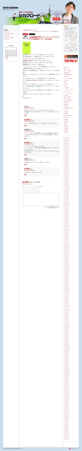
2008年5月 (66, 381)
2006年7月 (66, 422)
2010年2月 (66, 342)
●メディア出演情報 (68, 78)
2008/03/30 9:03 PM (29, 131)
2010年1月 (66, 344)
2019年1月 (66, 167)
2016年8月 (66, 210)
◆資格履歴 (66, 72)
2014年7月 (66, 255)
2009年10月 (67, 349)
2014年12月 (67, 245)
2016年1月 (66, 221)
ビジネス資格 (67, 91)
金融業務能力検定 (27, 60)
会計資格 (66, 95)
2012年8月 (66, 294)
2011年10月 (67, 310)
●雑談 (65, 85)
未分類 (65, 110)
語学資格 (66, 117)
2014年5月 (66, 256)
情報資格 (66, 102)
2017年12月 (67, 188)
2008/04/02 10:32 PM (29, 160)
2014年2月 (66, 262)
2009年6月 (66, 357)
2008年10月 (67, 372)
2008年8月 (66, 375)
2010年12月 (67, 323)
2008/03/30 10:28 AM (29, 121)
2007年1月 (66, 411)
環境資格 (66, 113)
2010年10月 (67, 327)
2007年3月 (66, 407)
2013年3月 (66, 283)
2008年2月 (66, 387)
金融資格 (66, 130)
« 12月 (7, 59)
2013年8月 (66, 273)
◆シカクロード (67, 69)
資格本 (65, 123)
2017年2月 (66, 199)
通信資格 (66, 126)
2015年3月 (66, 240)
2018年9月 (66, 173)
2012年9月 (66, 292)
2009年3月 (66, 362)
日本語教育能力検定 (68, 108)
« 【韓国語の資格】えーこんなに (30, 30)
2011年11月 (67, 309)
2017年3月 (66, 197)
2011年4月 (66, 322)
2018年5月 (66, 178)
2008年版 (34, 80)
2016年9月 (66, 208)
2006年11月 (67, 414)
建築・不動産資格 (68, 100)
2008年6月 (66, 379)
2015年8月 (66, 230)
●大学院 (66, 80)
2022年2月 (66, 145)
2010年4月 (66, 338)
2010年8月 (66, 331)
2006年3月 (66, 429)
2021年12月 (67, 147)
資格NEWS (66, 121)
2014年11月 (67, 247)
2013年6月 (66, 277)
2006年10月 (67, 416)
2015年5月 (66, 236)
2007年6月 (66, 401)
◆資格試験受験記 (68, 74)
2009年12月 (67, 346)
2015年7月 (66, 232)
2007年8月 (66, 398)
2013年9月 (66, 271)
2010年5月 (66, 336)
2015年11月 (67, 225)
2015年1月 (66, 243)
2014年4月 (66, 258)
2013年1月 (66, 286)
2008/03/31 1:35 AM (29, 144)
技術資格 (66, 104)
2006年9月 (66, 418)
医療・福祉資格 (67, 97)
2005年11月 (67, 437)
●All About (66, 76)
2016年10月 (67, 206)
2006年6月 (66, 424)
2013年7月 (66, 275)
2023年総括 (6, 31)
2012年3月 (66, 301)
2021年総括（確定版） (9, 37)
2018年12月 (67, 169)
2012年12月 (67, 288)
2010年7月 (66, 333)
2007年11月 (67, 392)
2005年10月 (67, 439)
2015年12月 (67, 223)
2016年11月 (67, 204)
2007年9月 (66, 396)
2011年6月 (66, 318)
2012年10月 (67, 290)
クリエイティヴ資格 (68, 89)
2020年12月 (67, 151)
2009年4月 (66, 361)
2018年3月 (66, 182)
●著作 (65, 82)
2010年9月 (66, 329)
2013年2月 (66, 284)
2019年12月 (67, 154)
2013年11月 (67, 268)
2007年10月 (67, 394)
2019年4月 (66, 162)
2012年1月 (66, 305)
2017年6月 (66, 193)
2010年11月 (67, 325)
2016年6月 (66, 214)
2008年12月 (67, 368)
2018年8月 (66, 175)
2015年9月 (66, 229)
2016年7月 (66, 212)
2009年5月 (66, 359)
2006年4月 (66, 428)
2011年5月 (66, 320)
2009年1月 (66, 366)
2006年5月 (66, 426)
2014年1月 (66, 264)
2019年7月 (66, 158)
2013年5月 (66, 279)
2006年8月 (66, 420)
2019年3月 (66, 164)
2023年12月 (67, 139)
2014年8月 (66, 253)
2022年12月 (67, 143)
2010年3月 (66, 340)
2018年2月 (66, 184)
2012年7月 (66, 296)
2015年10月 (67, 227)
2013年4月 (66, 281)
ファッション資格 (68, 93)
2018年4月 (66, 180)
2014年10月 (67, 249)
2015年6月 (66, 234)
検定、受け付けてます (9, 9)
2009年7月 (66, 355)
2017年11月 (67, 190)
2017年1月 (66, 201)
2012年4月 (66, 299)
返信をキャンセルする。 (28, 184)
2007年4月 (66, 405)
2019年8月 (66, 156)
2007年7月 (66, 400)
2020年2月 (66, 152)
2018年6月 (66, 177)
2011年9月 (66, 312)
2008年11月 (67, 370)
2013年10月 (67, 269)
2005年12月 (67, 435)
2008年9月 (66, 374)
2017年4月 (66, 195)
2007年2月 (66, 409)
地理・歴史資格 (67, 98)
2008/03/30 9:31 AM (29, 108)
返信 (25, 115)
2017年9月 (66, 191)
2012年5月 (66, 297)
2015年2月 (66, 242)
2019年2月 (66, 165)
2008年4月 (66, 383)
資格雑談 (66, 124)
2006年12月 (67, 413)
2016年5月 (66, 216)
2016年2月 (66, 219)
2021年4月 (66, 149)
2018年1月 (66, 186)
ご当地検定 (66, 87)
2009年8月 (66, 353)
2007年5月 (66, 403)
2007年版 (40, 78)
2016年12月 (67, 203)
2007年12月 (67, 390)
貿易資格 (66, 119)
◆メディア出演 (67, 71)
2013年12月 (67, 266)
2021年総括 (6, 39)
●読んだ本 (66, 84)
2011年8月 (66, 314)
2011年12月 (67, 307)
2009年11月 (67, 348)
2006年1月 (66, 433)
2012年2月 (66, 303)
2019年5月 (66, 160)
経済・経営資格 (67, 115)
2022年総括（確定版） (9, 33)
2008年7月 (66, 377)
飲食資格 (66, 132)
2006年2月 (66, 431)
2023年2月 (66, 141)
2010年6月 (66, 335)
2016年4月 (66, 217)
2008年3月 (66, 385)
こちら (25, 82)
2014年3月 (66, 260)
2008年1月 (66, 388)
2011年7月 (66, 316)
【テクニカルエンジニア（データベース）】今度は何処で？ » (46, 31)
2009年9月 (66, 351)
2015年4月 (66, 238)
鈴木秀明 (27, 119)
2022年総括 (6, 35)
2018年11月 (67, 171)
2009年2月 (66, 364)
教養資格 (66, 106)
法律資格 (66, 111)
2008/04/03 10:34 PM (29, 170)
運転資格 (66, 128)
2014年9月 (66, 251)
